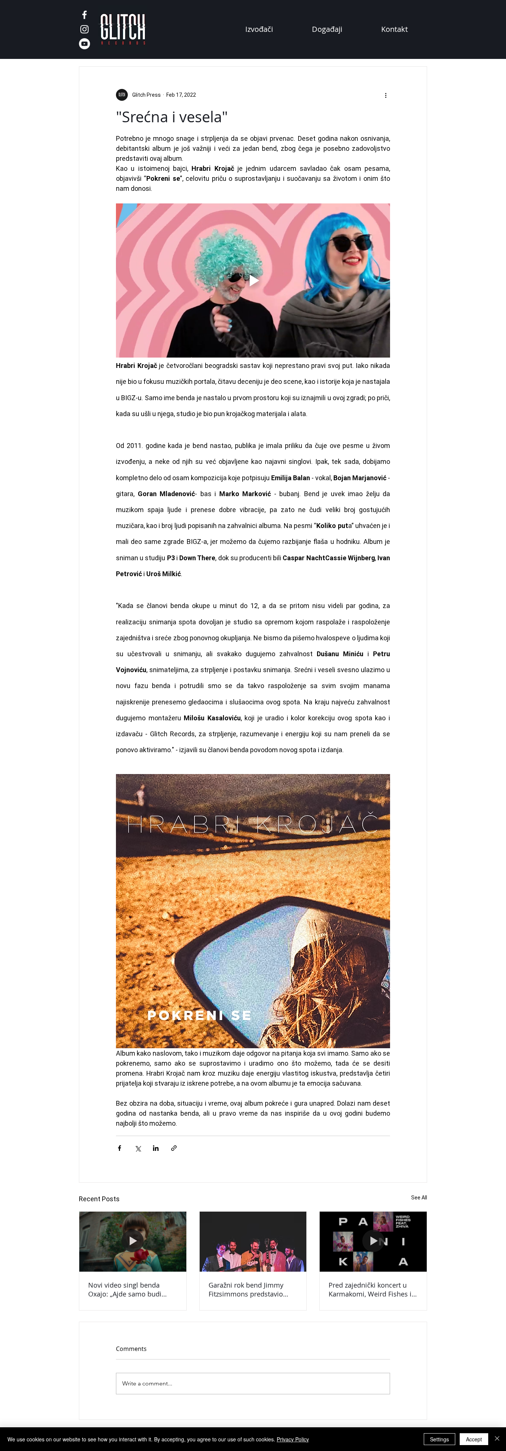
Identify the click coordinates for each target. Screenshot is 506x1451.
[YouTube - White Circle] (84, 43)
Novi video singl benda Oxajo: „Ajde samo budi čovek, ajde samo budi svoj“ (131, 1289)
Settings (439, 1439)
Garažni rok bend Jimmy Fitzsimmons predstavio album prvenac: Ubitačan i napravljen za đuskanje (249, 1289)
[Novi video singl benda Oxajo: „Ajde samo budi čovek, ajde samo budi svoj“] (132, 1242)
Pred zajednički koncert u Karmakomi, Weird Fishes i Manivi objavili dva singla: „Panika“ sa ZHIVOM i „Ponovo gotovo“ (370, 1289)
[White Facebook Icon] (84, 14)
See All (419, 1198)
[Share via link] (173, 1148)
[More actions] (385, 94)
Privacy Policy (293, 1439)
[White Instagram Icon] (84, 29)
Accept (474, 1439)
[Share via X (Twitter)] (137, 1148)
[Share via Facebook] (119, 1148)
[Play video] (253, 280)
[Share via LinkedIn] (155, 1148)
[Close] (497, 1439)
